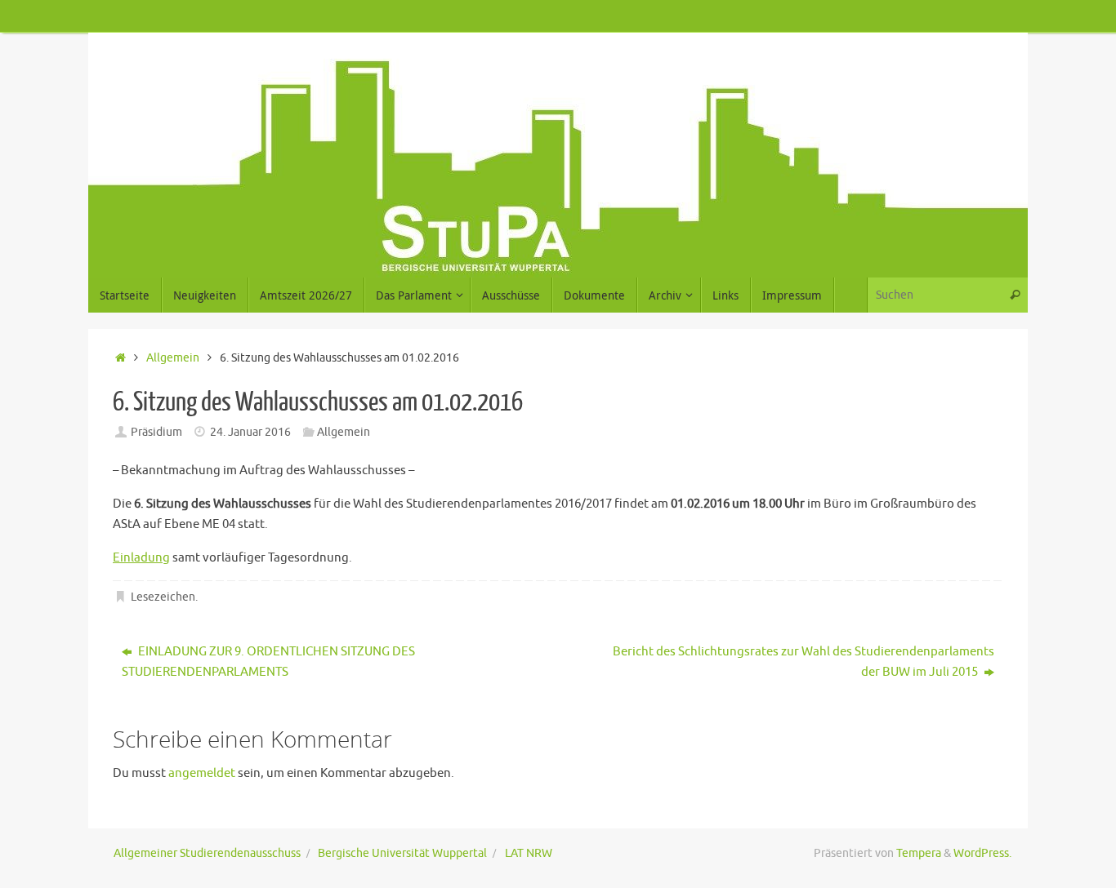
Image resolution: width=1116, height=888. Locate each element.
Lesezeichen (163, 597)
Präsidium (156, 432)
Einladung (141, 558)
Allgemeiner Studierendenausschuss (207, 853)
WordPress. (982, 853)
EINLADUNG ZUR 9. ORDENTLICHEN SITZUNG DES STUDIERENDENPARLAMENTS (268, 662)
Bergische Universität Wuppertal (402, 853)
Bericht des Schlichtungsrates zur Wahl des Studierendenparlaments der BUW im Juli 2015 (803, 662)
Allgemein (172, 358)
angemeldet (201, 773)
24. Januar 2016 (250, 432)
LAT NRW (528, 853)
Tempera (918, 853)
